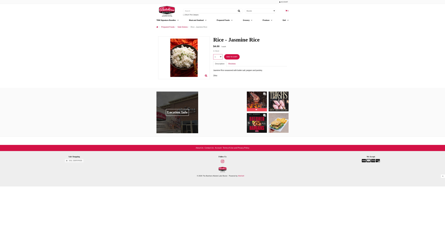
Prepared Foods (223, 20)
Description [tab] (219, 64)
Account (284, 2)
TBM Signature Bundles (166, 20)
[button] (287, 11)
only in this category (192, 15)
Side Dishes (183, 27)
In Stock (216, 51)
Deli (284, 20)
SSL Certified (74, 160)
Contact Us (209, 148)
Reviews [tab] (232, 64)
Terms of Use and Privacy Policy (236, 148)
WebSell (241, 176)
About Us (199, 148)
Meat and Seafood (196, 20)
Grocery (246, 20)
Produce (266, 20)
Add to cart (231, 57)
